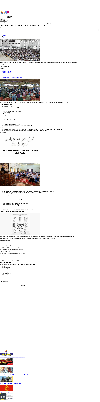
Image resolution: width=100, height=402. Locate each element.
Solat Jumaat (49, 64)
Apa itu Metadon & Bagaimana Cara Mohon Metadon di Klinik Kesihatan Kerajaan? (14, 374)
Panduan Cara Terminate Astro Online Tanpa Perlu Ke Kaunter (10, 383)
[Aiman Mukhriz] (0, 27)
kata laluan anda (9, 17)
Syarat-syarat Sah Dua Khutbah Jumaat (8, 76)
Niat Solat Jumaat (4, 73)
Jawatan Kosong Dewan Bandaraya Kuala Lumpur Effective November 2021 (12, 357)
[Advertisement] (50, 310)
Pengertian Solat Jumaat (5, 70)
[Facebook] (81, 12)
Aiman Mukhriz (23, 285)
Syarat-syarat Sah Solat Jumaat (6, 72)
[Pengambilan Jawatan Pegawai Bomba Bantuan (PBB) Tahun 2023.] (6, 390)
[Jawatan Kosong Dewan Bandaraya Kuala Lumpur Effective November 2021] (6, 355)
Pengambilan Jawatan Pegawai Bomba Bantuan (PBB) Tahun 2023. (11, 392)
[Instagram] (82, 12)
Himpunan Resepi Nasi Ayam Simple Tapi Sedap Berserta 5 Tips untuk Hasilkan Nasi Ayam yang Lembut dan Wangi (13, 341)
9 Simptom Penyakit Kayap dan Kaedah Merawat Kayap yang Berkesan (91, 341)
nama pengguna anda (9, 16)
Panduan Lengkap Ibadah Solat (25, 278)
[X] (84, 12)
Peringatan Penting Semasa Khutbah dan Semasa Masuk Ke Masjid (12, 77)
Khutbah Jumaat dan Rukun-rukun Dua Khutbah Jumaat (10, 74)
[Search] (97, 30)
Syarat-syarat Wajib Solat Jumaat (7, 71)
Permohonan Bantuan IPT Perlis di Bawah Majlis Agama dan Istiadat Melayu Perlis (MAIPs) (15, 400)
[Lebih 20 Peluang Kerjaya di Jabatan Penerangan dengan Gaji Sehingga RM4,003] (6, 364)
